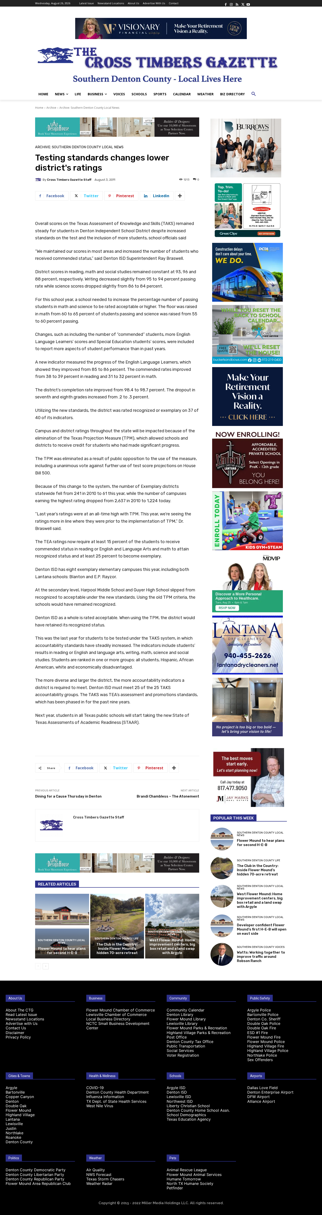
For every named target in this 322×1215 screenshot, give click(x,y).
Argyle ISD (176, 1087)
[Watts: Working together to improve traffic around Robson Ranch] (222, 954)
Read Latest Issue (21, 1014)
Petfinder (175, 1188)
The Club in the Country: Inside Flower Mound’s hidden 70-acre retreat (117, 948)
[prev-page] (38, 966)
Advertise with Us (21, 1023)
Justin (11, 1128)
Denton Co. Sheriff (264, 1019)
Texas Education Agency (189, 1119)
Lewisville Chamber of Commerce (116, 1014)
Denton (12, 1101)
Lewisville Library (182, 1023)
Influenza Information (105, 1096)
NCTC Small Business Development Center (117, 1025)
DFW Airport (258, 1096)
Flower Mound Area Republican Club (38, 1183)
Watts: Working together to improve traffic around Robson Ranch (261, 956)
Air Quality (95, 1169)
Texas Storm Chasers (105, 1179)
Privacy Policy (18, 1037)
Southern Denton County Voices (261, 947)
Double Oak (16, 1105)
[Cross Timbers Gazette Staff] (39, 179)
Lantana (13, 1119)
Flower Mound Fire (264, 1037)
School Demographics (186, 1114)
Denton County (19, 1141)
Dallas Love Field (262, 1087)
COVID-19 (95, 1087)
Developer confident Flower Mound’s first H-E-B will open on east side (261, 929)
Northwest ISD (180, 1101)
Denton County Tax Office (190, 1041)
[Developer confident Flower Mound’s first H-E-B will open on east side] (222, 925)
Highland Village (20, 1114)
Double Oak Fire (261, 1028)
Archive (51, 108)
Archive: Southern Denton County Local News (89, 108)
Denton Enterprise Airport (270, 1092)
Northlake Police (262, 1055)
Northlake (14, 1133)
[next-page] (46, 966)
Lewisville (14, 1123)
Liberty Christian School (188, 1105)
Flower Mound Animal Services (194, 1174)
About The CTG (19, 1010)
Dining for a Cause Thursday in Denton (68, 796)
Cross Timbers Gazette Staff (69, 179)
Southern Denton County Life (117, 938)
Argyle (11, 1087)
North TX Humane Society (190, 1183)
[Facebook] (225, 3)
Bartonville (15, 1092)
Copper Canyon (20, 1096)
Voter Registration (183, 1055)
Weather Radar (99, 1183)
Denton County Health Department (117, 1092)
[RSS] (237, 3)
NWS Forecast (98, 1174)
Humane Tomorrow (184, 1179)
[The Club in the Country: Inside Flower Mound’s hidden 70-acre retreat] (117, 926)
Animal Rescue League (187, 1169)
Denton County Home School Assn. (198, 1110)
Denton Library (180, 1014)
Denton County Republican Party (35, 1179)
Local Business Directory (108, 1019)
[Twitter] (242, 3)
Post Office (177, 1037)
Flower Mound (18, 1110)
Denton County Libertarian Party (35, 1174)
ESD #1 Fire (257, 1032)
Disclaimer (15, 1032)
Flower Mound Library (186, 1019)
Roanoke (13, 1137)
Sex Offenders (260, 1059)
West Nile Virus (99, 1105)
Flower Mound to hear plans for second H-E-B (62, 950)
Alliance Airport (261, 1101)
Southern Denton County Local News (61, 941)
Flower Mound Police (266, 1041)
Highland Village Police (267, 1050)
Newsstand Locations (25, 1019)
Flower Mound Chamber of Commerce (120, 1010)
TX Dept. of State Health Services (116, 1101)
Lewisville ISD (179, 1096)
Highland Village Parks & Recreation (199, 1032)
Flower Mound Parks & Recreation (197, 1028)
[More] (180, 195)
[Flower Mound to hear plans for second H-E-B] (62, 926)
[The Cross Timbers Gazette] (161, 63)
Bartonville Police (262, 1014)
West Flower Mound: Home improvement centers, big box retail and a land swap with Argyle (172, 946)
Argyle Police (259, 1010)
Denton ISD (177, 1092)
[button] (253, 94)
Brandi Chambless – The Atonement (168, 796)
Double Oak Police (263, 1023)
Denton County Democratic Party (36, 1169)
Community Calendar (185, 1010)
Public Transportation (186, 1046)
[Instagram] (231, 3)
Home (39, 108)
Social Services (180, 1050)
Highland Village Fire (265, 1046)
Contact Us (16, 1028)
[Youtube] (248, 3)
